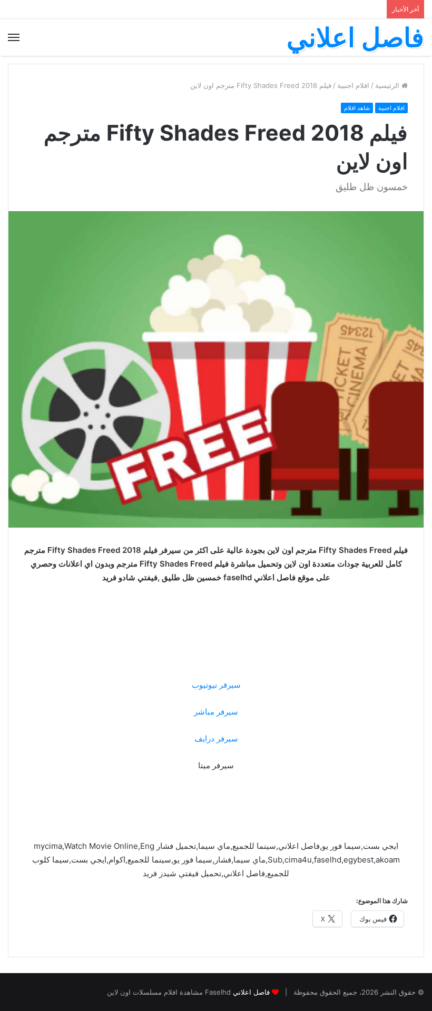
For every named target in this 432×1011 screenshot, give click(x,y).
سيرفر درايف (216, 739)
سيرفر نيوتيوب (216, 685)
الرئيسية (388, 85)
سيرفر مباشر (216, 712)
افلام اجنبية (353, 85)
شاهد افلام (357, 108)
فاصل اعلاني (251, 992)
